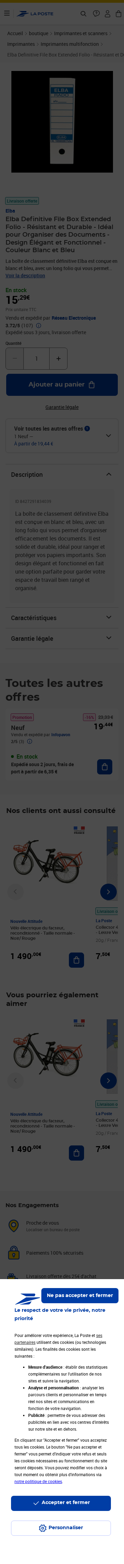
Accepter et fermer (66, 1502)
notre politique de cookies (38, 1481)
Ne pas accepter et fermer (80, 1295)
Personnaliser (66, 1527)
